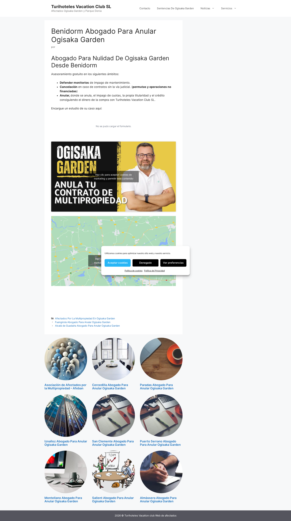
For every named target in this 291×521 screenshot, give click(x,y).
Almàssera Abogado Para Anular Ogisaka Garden (158, 499)
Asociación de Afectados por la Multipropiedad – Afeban (65, 386)
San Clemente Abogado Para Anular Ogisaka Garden (113, 443)
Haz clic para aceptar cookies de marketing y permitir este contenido (113, 176)
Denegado (145, 262)
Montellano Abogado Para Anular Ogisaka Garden (63, 499)
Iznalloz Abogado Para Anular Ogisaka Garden (65, 443)
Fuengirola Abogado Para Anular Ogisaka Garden (82, 322)
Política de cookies (133, 270)
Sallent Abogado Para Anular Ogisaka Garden (113, 499)
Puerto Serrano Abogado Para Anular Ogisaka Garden (160, 443)
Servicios (226, 8)
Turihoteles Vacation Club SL (81, 6)
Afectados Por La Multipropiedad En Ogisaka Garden (85, 318)
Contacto (144, 8)
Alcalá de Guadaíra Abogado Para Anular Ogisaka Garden (87, 325)
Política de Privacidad (154, 270)
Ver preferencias (173, 262)
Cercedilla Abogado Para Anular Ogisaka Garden (110, 386)
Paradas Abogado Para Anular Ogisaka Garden (156, 386)
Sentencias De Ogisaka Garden (175, 8)
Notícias (205, 8)
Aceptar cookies (118, 262)
